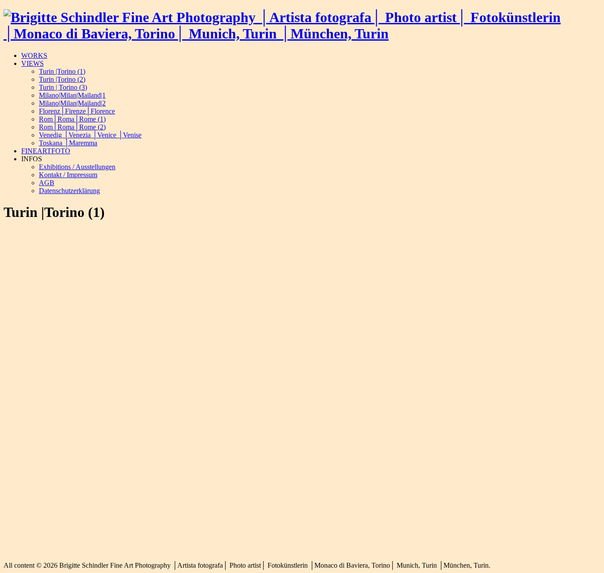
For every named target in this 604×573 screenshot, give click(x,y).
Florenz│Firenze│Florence (77, 111)
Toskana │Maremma (68, 143)
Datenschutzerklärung (69, 190)
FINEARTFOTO (45, 151)
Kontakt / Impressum (68, 174)
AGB (46, 182)
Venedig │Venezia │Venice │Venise (90, 135)
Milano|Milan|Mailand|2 (72, 103)
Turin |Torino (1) (62, 71)
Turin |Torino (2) (62, 79)
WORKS (34, 55)
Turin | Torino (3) (63, 87)
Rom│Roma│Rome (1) (72, 119)
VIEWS (32, 63)
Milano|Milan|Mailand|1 (72, 95)
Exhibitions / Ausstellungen (77, 167)
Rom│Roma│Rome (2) (72, 127)
